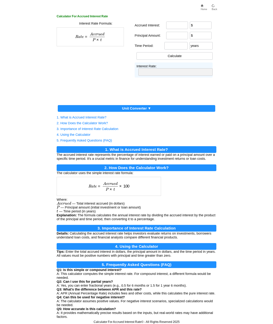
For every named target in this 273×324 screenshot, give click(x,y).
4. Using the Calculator (73, 135)
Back (214, 8)
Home (204, 8)
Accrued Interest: (147, 25)
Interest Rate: (146, 66)
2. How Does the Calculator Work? (82, 123)
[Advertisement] (94, 74)
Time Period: (144, 46)
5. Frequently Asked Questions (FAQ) (84, 140)
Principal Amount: (148, 35)
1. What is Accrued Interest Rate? (81, 117)
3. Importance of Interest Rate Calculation (87, 129)
